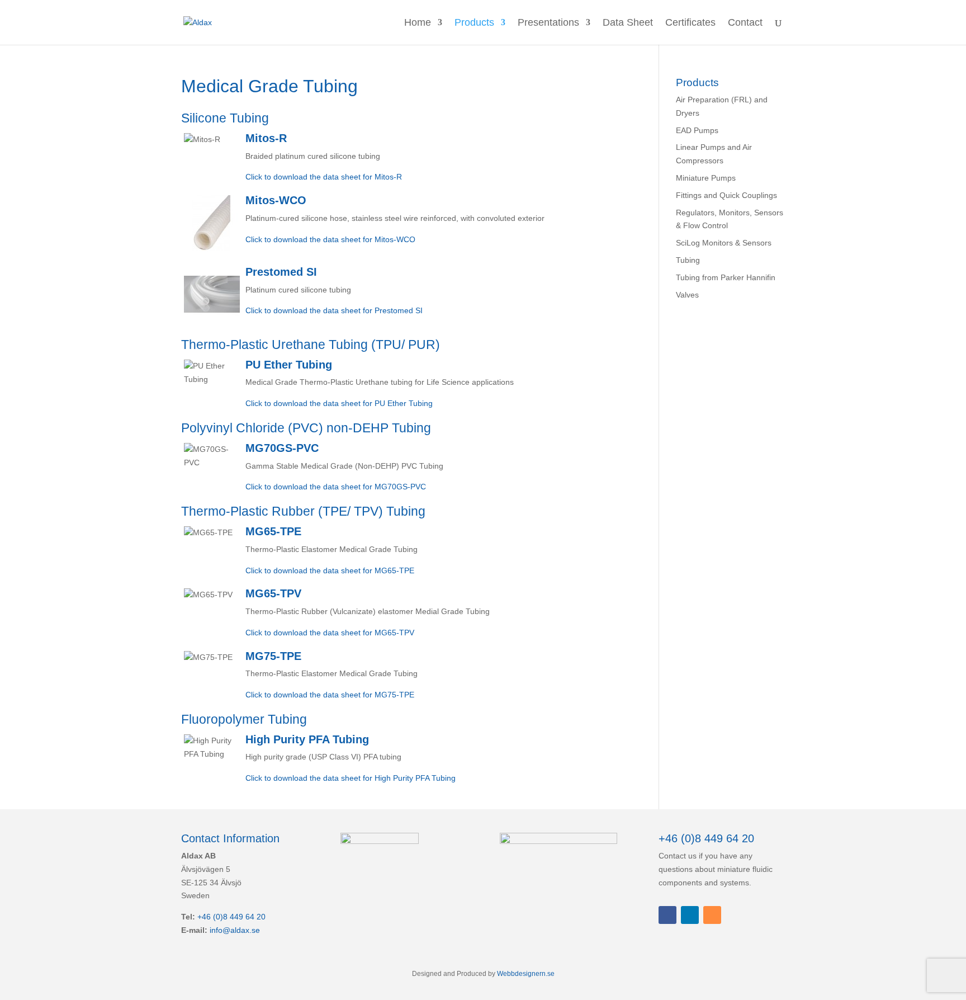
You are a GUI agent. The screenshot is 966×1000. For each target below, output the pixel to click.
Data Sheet (628, 23)
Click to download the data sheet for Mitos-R (323, 176)
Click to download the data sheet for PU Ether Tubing (339, 403)
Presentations (548, 23)
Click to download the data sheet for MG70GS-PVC (335, 486)
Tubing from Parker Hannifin (725, 277)
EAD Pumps (697, 130)
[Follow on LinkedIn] (690, 915)
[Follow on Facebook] (667, 915)
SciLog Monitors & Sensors (723, 242)
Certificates (690, 23)
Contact (745, 23)
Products (474, 23)
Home (417, 23)
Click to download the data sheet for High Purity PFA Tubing (350, 777)
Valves (687, 294)
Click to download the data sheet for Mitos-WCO (330, 239)
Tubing (688, 260)
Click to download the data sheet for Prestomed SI (334, 310)
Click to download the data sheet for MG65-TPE (329, 570)
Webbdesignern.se (526, 974)
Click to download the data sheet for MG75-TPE (329, 694)
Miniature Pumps (706, 177)
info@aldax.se (235, 930)
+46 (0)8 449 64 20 (231, 916)
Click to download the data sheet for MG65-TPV (329, 632)
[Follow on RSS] (712, 915)
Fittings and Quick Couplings (726, 195)
